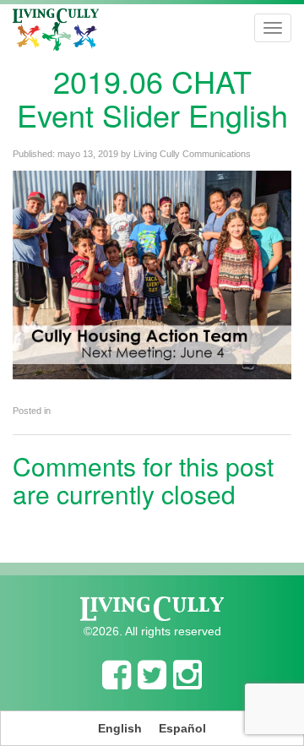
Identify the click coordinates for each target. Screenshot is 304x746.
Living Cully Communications (192, 154)
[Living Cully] (56, 29)
